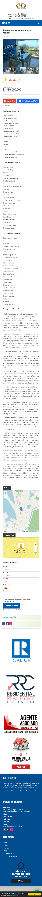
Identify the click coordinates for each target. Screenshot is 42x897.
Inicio (5, 842)
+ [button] (5, 493)
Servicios (6, 848)
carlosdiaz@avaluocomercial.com (13, 826)
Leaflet (23, 531)
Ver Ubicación (20, 550)
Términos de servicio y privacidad (29, 610)
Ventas (6, 845)
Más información (14, 895)
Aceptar (34, 894)
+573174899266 (20, 16)
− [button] (5, 496)
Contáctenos (8, 853)
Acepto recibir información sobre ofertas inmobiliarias (18, 601)
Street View (12, 79)
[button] (37, 41)
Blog (5, 851)
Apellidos (6, 573)
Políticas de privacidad (11, 856)
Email (5, 579)
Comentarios (7, 591)
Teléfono (6, 585)
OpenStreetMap (34, 531)
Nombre (6, 567)
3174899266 (22, 13)
